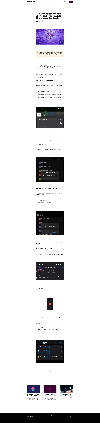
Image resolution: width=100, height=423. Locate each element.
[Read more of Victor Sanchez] (37, 21)
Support (48, 1)
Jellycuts (37, 11)
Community (52, 1)
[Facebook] (51, 415)
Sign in (67, 1)
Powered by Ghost (71, 416)
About (41, 1)
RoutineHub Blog (31, 1)
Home (38, 1)
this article (45, 65)
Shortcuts (44, 1)
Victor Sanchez (41, 20)
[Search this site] (64, 1)
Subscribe (71, 1)
